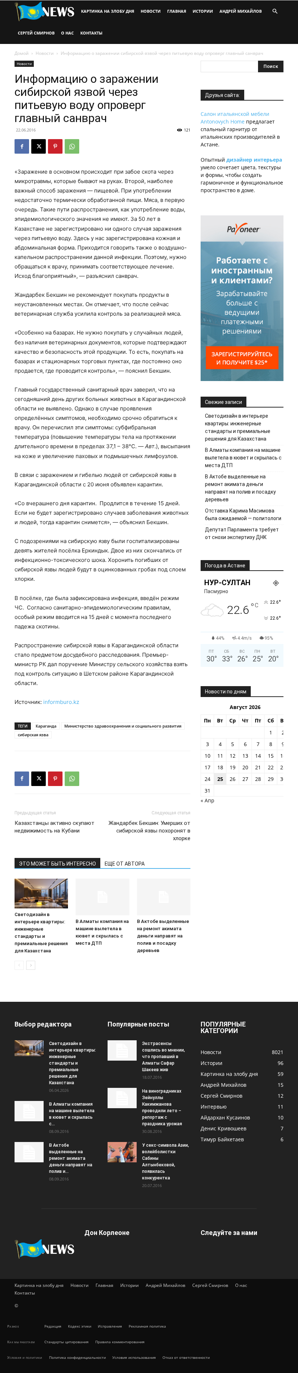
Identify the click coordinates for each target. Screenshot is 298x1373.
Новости (151, 11)
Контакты (91, 33)
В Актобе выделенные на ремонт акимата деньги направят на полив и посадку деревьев (163, 936)
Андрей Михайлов (241, 11)
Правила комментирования (120, 1341)
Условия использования (134, 1357)
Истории (203, 11)
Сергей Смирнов (36, 33)
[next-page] (30, 965)
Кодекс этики (79, 1326)
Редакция (52, 1326)
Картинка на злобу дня (107, 11)
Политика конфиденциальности (77, 1357)
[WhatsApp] (72, 146)
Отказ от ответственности (186, 1357)
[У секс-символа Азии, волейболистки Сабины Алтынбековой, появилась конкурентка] (122, 1152)
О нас (67, 33)
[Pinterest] (55, 146)
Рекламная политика (147, 1326)
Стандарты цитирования (66, 1341)
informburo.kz (61, 701)
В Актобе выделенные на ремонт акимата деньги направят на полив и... (70, 1158)
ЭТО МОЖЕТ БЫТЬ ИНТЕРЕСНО (57, 864)
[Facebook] (22, 146)
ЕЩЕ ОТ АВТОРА (125, 864)
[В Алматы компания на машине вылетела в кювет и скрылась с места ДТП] (102, 897)
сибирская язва (33, 734)
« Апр (207, 800)
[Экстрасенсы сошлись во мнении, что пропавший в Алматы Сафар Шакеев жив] (122, 1050)
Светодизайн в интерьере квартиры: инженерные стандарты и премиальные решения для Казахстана (237, 427)
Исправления (110, 1326)
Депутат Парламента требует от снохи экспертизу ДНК (242, 533)
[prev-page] (19, 965)
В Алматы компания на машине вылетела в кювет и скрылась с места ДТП (243, 457)
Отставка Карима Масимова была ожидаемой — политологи (243, 514)
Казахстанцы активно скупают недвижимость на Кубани (54, 827)
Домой (22, 53)
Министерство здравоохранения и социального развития (122, 726)
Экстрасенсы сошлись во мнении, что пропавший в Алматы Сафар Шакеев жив (163, 1056)
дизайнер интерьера (254, 159)
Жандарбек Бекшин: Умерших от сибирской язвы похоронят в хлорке (149, 831)
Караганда (46, 726)
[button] (274, 11)
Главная (176, 11)
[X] (38, 146)
